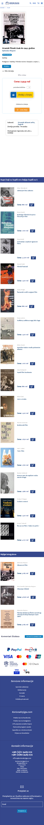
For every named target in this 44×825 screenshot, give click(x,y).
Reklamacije (22, 690)
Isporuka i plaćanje (22, 687)
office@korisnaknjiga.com (22, 758)
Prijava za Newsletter (22, 733)
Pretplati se (22, 811)
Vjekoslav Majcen (9, 51)
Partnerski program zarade (22, 727)
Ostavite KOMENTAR (33, 636)
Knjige (2, 7)
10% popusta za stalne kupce (22, 724)
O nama (22, 696)
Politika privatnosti (22, 699)
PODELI (6, 66)
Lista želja (23, 110)
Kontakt (22, 693)
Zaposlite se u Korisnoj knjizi (22, 730)
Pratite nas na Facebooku (22, 718)
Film (8, 7)
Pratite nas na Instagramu (22, 721)
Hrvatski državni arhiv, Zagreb (26, 123)
